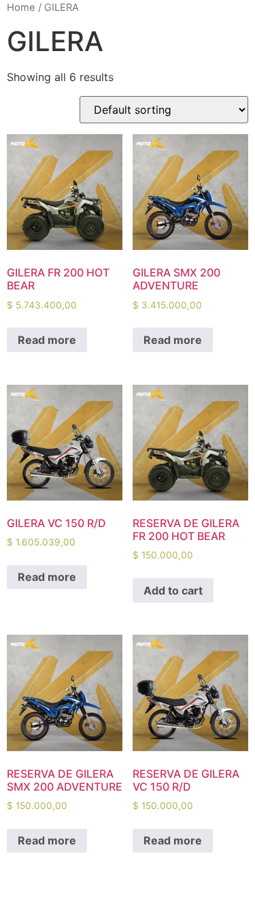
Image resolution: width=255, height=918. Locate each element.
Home (21, 7)
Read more (47, 340)
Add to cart (173, 590)
